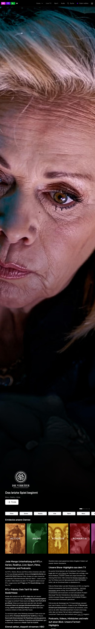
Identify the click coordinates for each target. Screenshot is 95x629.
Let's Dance (62, 573)
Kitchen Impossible (79, 578)
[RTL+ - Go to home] (9, 3)
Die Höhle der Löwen (77, 595)
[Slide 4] (86, 508)
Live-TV (80, 614)
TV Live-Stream (12, 574)
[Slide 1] (80, 508)
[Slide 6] (89, 508)
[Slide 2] (83, 508)
